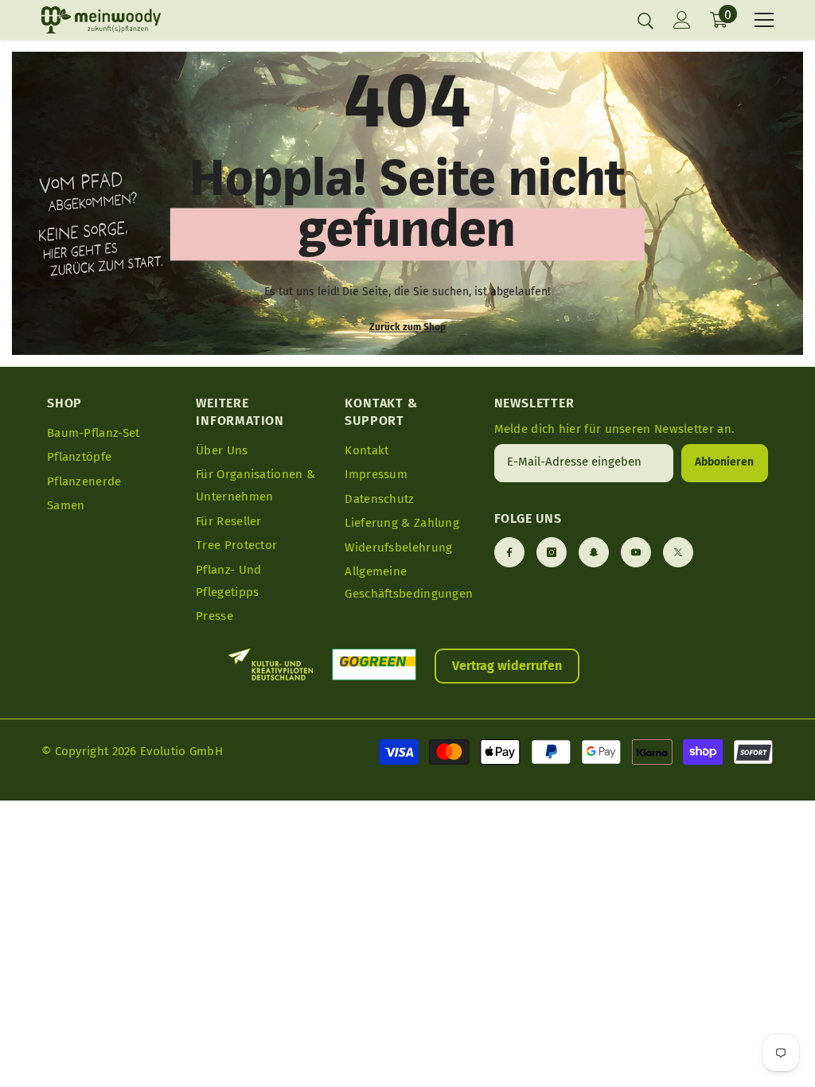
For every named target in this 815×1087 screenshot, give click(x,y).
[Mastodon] (594, 552)
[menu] (764, 19)
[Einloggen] (682, 20)
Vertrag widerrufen (507, 665)
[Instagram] (551, 552)
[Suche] (645, 20)
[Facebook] (509, 552)
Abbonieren (724, 462)
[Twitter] (678, 552)
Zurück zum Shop (407, 327)
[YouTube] (636, 552)
